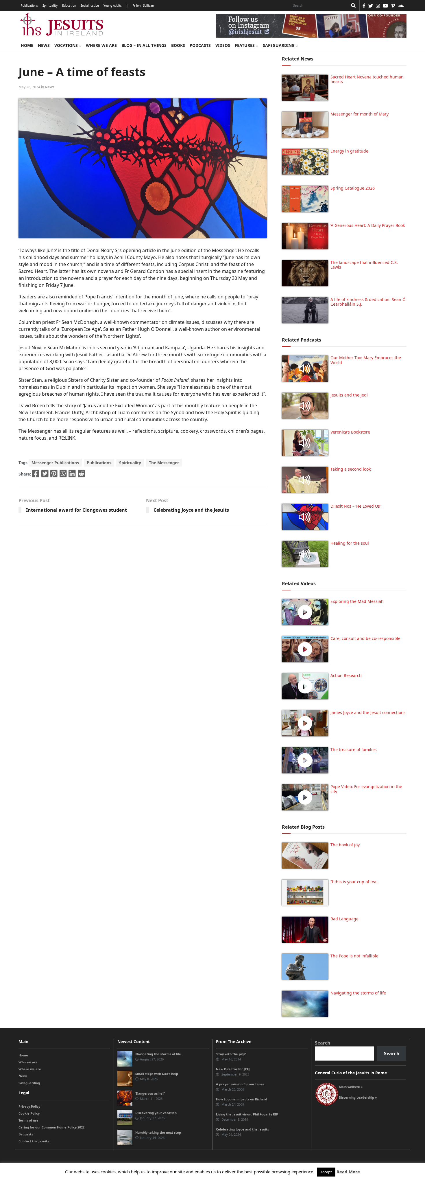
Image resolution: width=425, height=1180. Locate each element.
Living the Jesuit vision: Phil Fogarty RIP (247, 1114)
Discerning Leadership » (358, 1097)
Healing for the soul (349, 543)
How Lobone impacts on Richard (241, 1099)
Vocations (66, 45)
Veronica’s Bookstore (350, 432)
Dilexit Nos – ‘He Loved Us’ (355, 506)
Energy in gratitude (349, 151)
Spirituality (50, 5)
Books (178, 45)
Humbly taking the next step (158, 1132)
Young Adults (113, 5)
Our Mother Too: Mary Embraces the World (365, 360)
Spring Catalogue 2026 (352, 188)
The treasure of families (353, 749)
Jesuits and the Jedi (349, 395)
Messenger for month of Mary (359, 114)
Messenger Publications (55, 462)
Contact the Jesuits (34, 1141)
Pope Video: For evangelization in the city (366, 789)
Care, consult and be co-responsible (365, 638)
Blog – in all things (144, 45)
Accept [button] (326, 1172)
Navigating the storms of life (358, 993)
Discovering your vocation (156, 1113)
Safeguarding (279, 45)
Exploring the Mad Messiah (357, 601)
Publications (29, 5)
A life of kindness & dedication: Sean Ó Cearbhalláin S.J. (368, 302)
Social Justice (90, 5)
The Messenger (164, 462)
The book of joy (345, 844)
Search (322, 1043)
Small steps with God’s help (156, 1073)
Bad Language (344, 919)
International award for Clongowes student (76, 510)
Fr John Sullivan (143, 5)
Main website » (351, 1086)
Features (245, 45)
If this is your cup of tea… (355, 881)
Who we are (28, 1062)
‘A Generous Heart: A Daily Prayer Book (367, 225)
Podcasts (200, 45)
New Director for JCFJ (233, 1069)
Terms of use (28, 1120)
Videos (222, 45)
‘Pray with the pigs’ (231, 1054)
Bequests (26, 1134)
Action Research (346, 675)
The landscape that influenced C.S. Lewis (364, 265)
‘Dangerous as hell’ (150, 1093)
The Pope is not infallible (354, 956)
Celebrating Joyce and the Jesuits (191, 510)
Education (69, 5)
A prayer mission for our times (240, 1084)
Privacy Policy (29, 1106)
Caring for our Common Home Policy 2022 (51, 1127)
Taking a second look (350, 469)
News (44, 45)
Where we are (101, 45)
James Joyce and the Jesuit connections (368, 712)
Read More (348, 1172)
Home (27, 45)
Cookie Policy (29, 1113)
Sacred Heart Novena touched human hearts (367, 79)
